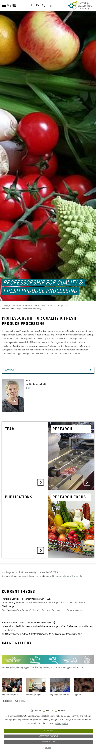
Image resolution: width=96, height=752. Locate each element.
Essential (37, 710)
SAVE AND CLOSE (48, 742)
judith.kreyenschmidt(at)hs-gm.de (66, 576)
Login (50, 5)
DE (32, 5)
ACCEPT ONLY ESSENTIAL (48, 736)
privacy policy (61, 723)
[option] (48, 661)
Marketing (61, 710)
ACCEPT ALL (48, 731)
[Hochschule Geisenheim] (81, 5)
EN (37, 5)
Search (43, 5)
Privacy (48, 748)
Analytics (49, 710)
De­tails (29, 388)
